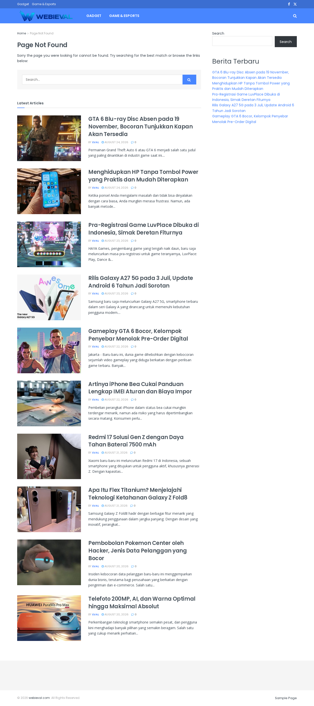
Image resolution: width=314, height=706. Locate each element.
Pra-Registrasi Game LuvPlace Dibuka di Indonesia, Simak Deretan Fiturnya (143, 228)
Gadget (23, 4)
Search (218, 33)
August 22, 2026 (116, 346)
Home (21, 33)
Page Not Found (41, 33)
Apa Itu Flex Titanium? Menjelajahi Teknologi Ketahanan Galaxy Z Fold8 (137, 493)
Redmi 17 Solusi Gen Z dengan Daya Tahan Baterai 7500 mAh (135, 441)
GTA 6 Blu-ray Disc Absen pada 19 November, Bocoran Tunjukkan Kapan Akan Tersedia (140, 126)
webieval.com (39, 698)
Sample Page (286, 698)
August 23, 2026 (116, 241)
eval (95, 142)
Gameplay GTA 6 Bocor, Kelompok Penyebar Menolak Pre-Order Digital (138, 335)
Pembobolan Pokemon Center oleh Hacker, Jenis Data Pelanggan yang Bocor (137, 550)
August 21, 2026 (116, 453)
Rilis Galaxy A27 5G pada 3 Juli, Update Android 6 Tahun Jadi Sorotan (140, 282)
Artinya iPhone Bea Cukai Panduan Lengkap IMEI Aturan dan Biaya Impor (140, 388)
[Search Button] (189, 79)
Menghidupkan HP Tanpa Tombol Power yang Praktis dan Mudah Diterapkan (143, 175)
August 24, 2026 (116, 142)
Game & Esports (44, 4)
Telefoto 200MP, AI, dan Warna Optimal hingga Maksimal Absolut (142, 602)
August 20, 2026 (116, 566)
